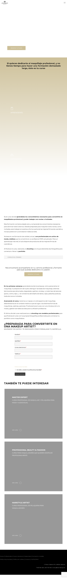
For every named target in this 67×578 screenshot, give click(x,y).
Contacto (27, 559)
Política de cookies (18, 559)
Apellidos (18, 341)
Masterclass (27, 556)
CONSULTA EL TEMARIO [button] (14, 257)
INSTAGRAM (34, 559)
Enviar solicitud (20, 374)
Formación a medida (38, 556)
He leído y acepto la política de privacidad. (29, 370)
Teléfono (17, 354)
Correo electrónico (20, 347)
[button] (65, 2)
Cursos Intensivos (18, 556)
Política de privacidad (21, 367)
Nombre (17, 334)
